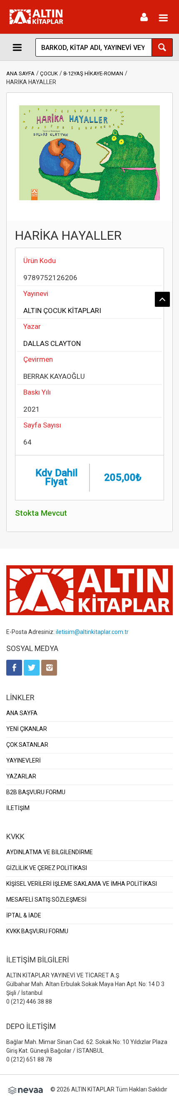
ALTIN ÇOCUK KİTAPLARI (62, 310)
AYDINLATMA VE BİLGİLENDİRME (49, 852)
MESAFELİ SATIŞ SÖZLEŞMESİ (46, 899)
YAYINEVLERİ (23, 760)
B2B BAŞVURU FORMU (35, 792)
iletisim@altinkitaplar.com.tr (92, 632)
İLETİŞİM (18, 808)
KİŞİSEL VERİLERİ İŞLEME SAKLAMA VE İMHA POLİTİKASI (81, 883)
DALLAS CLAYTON (52, 343)
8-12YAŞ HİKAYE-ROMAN (93, 73)
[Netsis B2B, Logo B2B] (25, 1089)
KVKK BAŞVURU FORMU (37, 931)
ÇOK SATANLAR (27, 744)
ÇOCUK (49, 73)
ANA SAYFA (20, 73)
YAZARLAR (21, 776)
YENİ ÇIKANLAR (26, 729)
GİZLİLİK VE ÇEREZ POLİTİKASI (46, 868)
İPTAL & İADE (23, 915)
